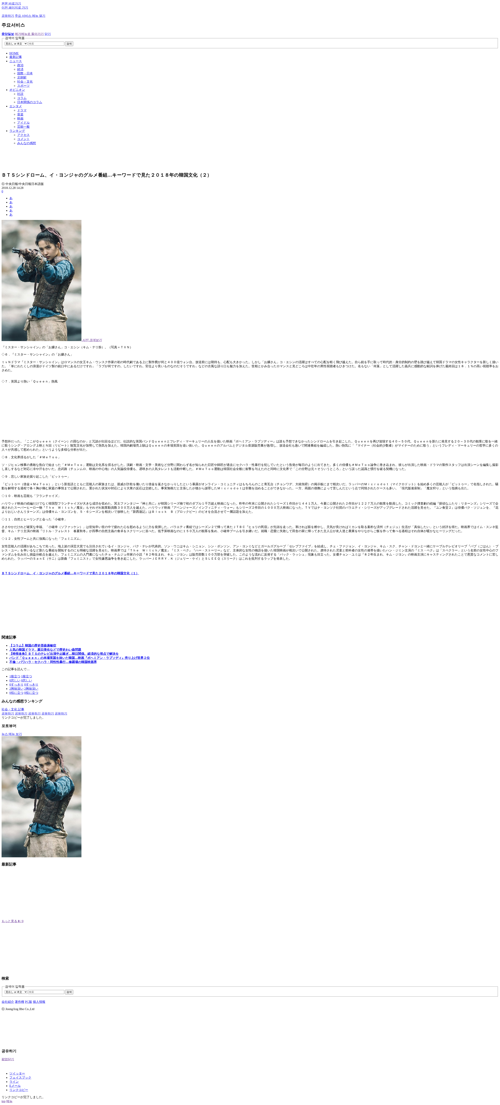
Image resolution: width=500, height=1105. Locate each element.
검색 (69, 43)
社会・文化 (25, 81)
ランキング (17, 130)
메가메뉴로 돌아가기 (29, 34)
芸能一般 (23, 126)
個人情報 (39, 1001)
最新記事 (15, 57)
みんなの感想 (26, 143)
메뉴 (9, 1101)
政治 (20, 65)
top (3, 1101)
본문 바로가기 (11, 3)
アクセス (23, 135)
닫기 (48, 34)
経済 (20, 69)
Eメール (15, 1085)
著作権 (19, 1001)
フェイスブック (20, 1077)
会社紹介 (8, 1001)
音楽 (20, 114)
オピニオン (17, 89)
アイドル (23, 122)
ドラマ (22, 110)
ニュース (15, 61)
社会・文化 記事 (13, 709)
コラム (22, 98)
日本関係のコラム (29, 102)
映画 (20, 118)
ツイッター (17, 1073)
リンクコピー (18, 1090)
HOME (14, 53)
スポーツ (23, 85)
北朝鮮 (22, 77)
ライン (14, 1081)
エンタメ (15, 106)
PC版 (28, 1001)
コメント (23, 139)
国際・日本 (25, 73)
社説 (20, 94)
